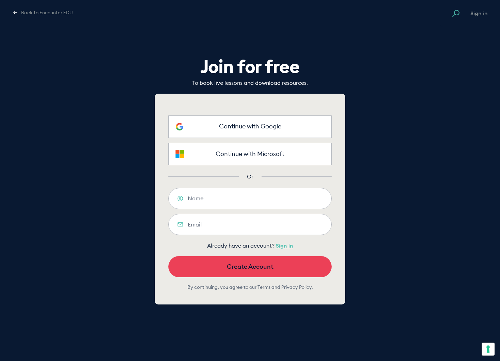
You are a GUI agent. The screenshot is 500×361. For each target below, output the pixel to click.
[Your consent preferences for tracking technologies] (488, 349)
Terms (263, 287)
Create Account (250, 266)
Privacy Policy (296, 287)
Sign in (479, 13)
